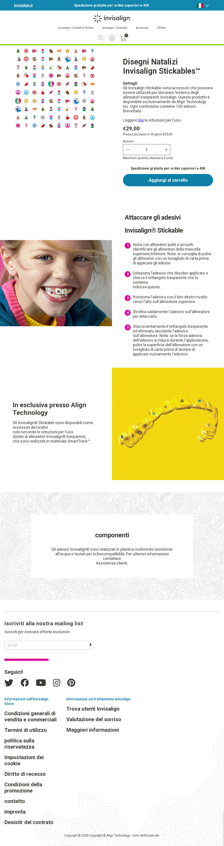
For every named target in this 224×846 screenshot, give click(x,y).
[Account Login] (112, 38)
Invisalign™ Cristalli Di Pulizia (75, 27)
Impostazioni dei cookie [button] (24, 760)
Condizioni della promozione (23, 787)
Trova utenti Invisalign (92, 709)
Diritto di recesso (25, 774)
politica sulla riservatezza (19, 744)
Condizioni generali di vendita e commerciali (30, 716)
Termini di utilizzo (25, 730)
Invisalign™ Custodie (114, 27)
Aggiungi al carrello (168, 180)
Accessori (142, 27)
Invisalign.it (23, 5)
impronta (15, 812)
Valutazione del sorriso (93, 719)
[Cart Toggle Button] (123, 38)
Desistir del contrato (28, 822)
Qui (141, 120)
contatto (14, 801)
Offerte (161, 27)
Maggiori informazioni (92, 730)
